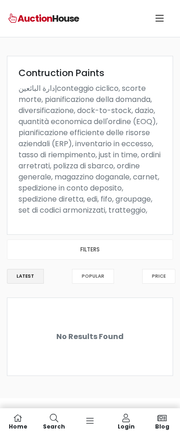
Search (54, 426)
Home (18, 426)
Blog (162, 426)
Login (126, 426)
